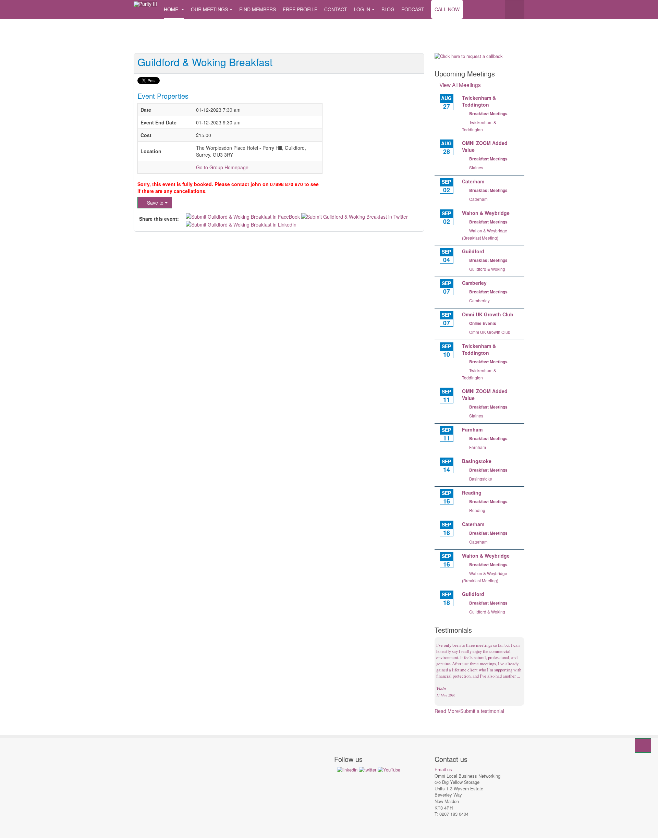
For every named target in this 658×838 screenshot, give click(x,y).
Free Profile (300, 9)
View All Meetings (460, 84)
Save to (155, 202)
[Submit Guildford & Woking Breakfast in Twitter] (354, 215)
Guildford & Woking (487, 269)
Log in (362, 9)
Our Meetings (209, 9)
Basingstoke (480, 479)
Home (172, 9)
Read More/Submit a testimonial (469, 710)
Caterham (478, 199)
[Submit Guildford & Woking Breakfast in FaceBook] (243, 215)
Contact (335, 9)
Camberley (479, 300)
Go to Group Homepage (222, 167)
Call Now (447, 9)
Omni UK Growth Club (489, 332)
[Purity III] (145, 4)
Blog (387, 9)
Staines (476, 167)
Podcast (412, 9)
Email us (443, 769)
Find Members (257, 9)
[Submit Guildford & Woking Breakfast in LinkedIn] (241, 223)
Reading (477, 510)
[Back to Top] (643, 745)
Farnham (477, 447)
